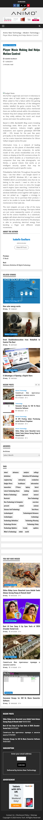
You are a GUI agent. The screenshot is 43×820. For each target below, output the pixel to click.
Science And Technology (12, 509)
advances (16, 472)
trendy (25, 528)
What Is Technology (10, 531)
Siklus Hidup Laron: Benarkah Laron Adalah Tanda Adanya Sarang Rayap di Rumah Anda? (8, 420)
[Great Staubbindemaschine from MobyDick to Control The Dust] (21, 324)
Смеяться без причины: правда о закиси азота (21, 663)
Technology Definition (11, 520)
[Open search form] (39, 26)
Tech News (35, 509)
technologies (8, 517)
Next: (16, 263)
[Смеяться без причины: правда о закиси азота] (21, 647)
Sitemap (34, 815)
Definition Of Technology (30, 476)
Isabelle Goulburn (21, 239)
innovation (7, 487)
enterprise (21, 480)
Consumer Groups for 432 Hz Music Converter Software (8, 394)
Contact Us (10, 815)
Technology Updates (10, 528)
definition (7, 476)
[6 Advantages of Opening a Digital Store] (21, 360)
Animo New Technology (12, 33)
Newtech (7, 498)
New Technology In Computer (13, 502)
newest (36, 494)
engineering (8, 480)
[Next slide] (39, 384)
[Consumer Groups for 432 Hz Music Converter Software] (21, 683)
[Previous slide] (36, 384)
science (36, 505)
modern (36, 491)
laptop (28, 487)
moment (25, 494)
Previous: (6, 257)
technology (34, 517)
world (27, 531)
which (21, 531)
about (6, 472)
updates (35, 528)
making (26, 491)
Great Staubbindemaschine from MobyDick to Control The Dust (21, 340)
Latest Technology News (12, 491)
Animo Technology (21, 403)
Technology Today (32, 524)
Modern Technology (30, 33)
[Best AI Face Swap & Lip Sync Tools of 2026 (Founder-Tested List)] (21, 611)
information (34, 483)
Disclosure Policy (22, 815)
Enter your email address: (21, 762)
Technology (19, 390)
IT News (18, 487)
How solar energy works (12, 306)
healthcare (21, 483)
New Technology (33, 498)
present (6, 505)
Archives (6, 451)
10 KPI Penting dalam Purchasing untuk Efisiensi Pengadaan (8, 407)
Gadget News (8, 483)
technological (8, 513)
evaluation (35, 480)
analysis (26, 472)
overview (35, 502)
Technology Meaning (32, 520)
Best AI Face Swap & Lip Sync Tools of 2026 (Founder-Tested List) (8, 433)
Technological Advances (30, 513)
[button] (3, 26)
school (21, 505)
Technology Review (10, 524)
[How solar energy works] (21, 291)
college (36, 472)
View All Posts (21, 247)
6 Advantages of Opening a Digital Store (17, 375)
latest (36, 487)
